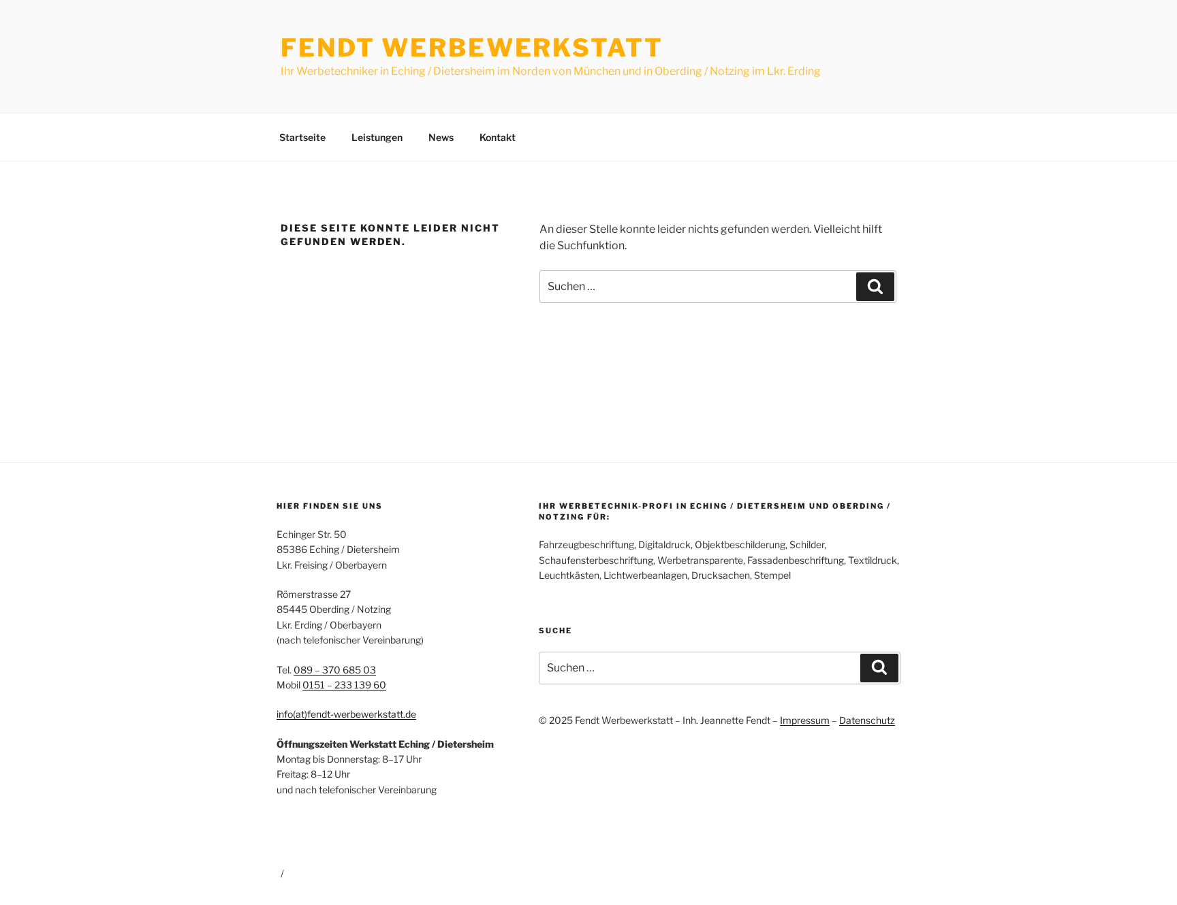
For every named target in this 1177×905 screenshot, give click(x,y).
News (441, 137)
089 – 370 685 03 (335, 670)
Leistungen (377, 137)
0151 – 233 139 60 (344, 684)
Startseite (302, 137)
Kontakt (498, 137)
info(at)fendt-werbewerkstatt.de (346, 714)
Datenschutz (867, 720)
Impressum (805, 720)
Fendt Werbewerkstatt (472, 48)
